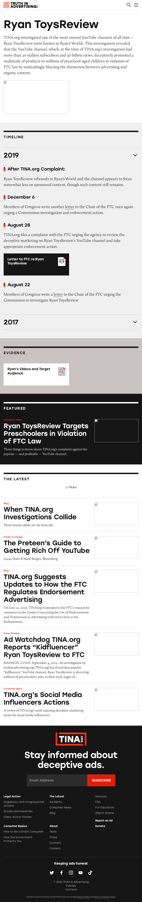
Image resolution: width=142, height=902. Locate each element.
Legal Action (12, 796)
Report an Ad (104, 820)
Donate (100, 826)
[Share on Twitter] (52, 873)
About (54, 826)
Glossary (101, 796)
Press (53, 837)
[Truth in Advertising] (21, 5)
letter (69, 206)
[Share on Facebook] (61, 873)
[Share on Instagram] (71, 873)
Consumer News (13, 419)
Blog (6, 503)
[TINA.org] (71, 738)
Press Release (12, 633)
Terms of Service (102, 897)
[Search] (129, 5)
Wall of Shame (104, 813)
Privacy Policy (83, 897)
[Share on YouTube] (80, 873)
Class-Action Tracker (18, 817)
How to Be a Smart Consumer (23, 831)
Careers (55, 848)
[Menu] (136, 5)
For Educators (104, 807)
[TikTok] (90, 873)
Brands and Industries (18, 811)
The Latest (57, 796)
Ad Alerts (56, 802)
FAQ (98, 802)
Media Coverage (13, 537)
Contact (55, 842)
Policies (71, 885)
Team (53, 831)
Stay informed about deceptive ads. (71, 760)
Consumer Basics (15, 826)
